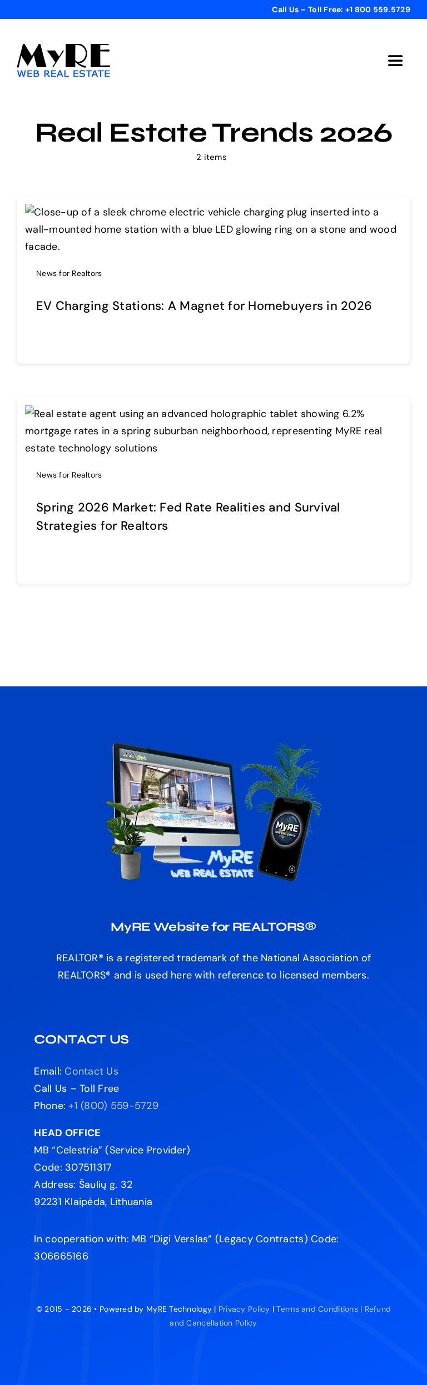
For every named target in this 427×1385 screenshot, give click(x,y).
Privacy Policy (244, 1309)
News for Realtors (69, 273)
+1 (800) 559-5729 (113, 1105)
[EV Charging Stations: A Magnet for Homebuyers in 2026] (213, 212)
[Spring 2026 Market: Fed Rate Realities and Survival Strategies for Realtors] (213, 413)
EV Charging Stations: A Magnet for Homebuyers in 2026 (204, 306)
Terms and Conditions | (320, 1309)
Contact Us (91, 1071)
